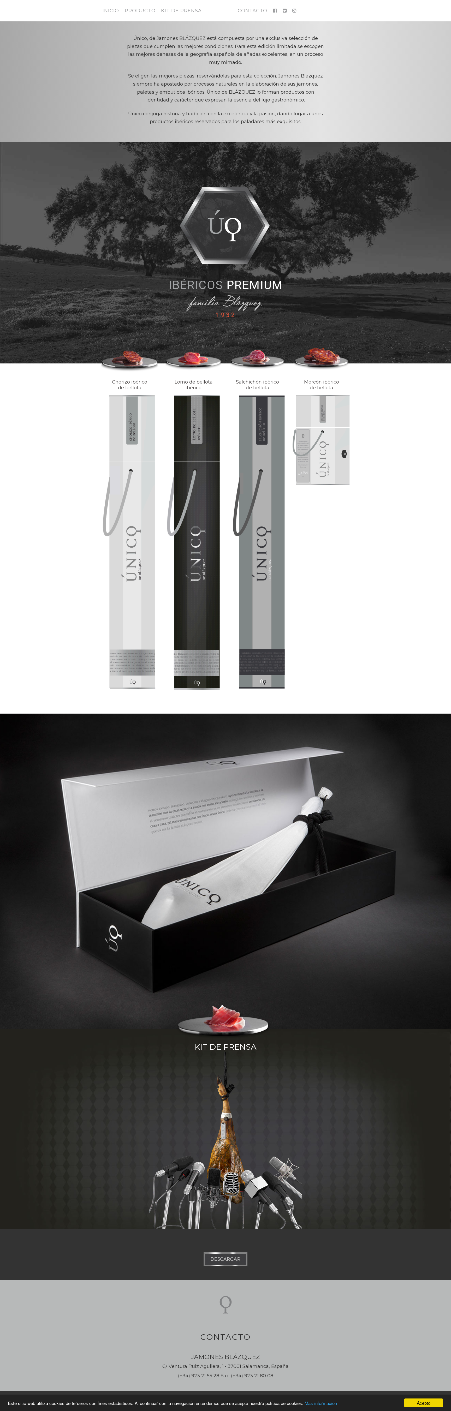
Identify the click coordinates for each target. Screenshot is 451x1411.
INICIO (111, 11)
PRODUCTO (140, 11)
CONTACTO (252, 11)
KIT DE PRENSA (181, 11)
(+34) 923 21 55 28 (198, 1376)
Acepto (423, 1403)
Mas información (321, 1403)
